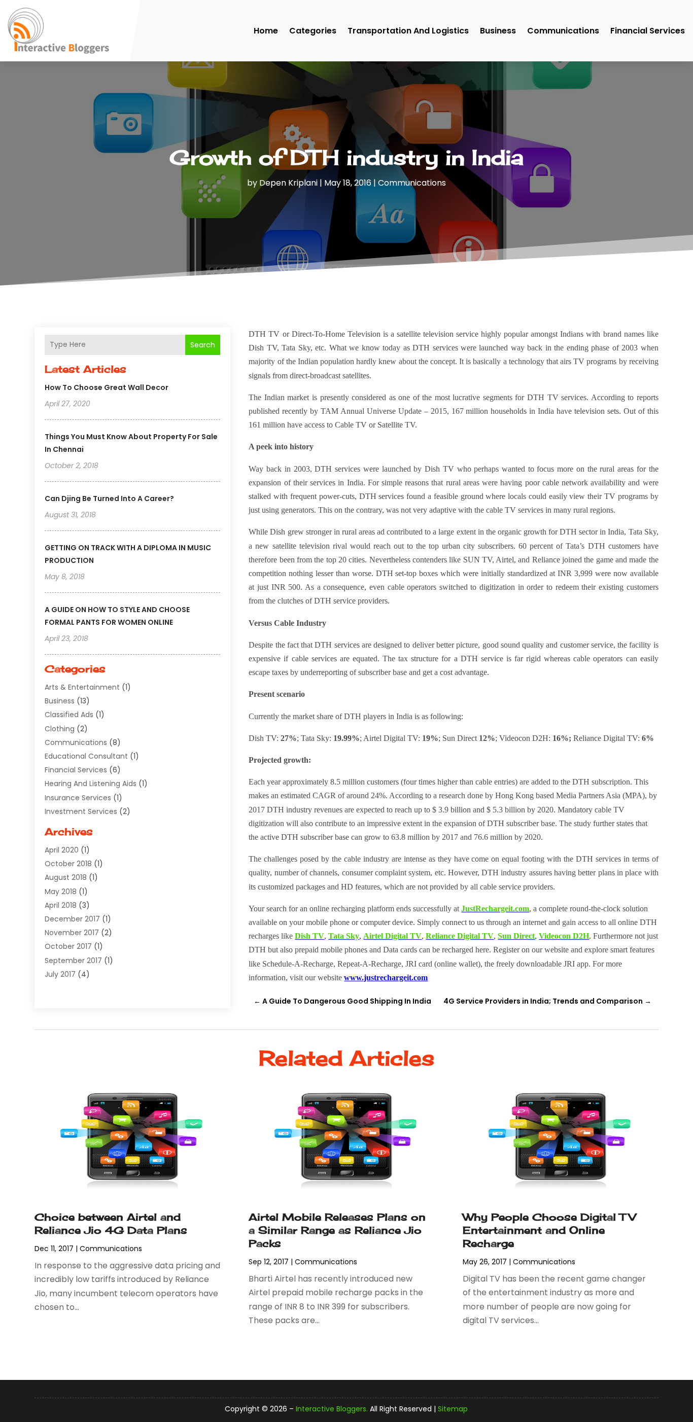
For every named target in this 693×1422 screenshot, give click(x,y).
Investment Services (81, 811)
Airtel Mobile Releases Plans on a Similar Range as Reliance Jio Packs (337, 1230)
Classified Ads (69, 714)
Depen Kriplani (288, 183)
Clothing (60, 729)
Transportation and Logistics (408, 31)
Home (266, 31)
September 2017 (73, 960)
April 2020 (62, 850)
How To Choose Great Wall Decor (106, 387)
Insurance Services (78, 798)
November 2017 (72, 933)
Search (202, 345)
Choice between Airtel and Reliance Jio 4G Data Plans (110, 1223)
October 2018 (68, 864)
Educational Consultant (86, 756)
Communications (563, 31)
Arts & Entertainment (82, 687)
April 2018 (61, 905)
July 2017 (60, 974)
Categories (312, 31)
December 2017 (72, 919)
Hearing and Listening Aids (90, 783)
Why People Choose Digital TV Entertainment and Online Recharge (549, 1230)
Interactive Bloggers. (332, 1409)
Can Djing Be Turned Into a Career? (109, 498)
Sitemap (453, 1409)
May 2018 (61, 891)
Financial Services (647, 31)
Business (498, 31)
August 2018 (66, 877)
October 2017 (68, 946)
